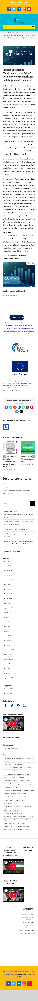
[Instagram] (24, 705)
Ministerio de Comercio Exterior (13, 813)
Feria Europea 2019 (9, 803)
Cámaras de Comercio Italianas (12, 790)
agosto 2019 (7, 664)
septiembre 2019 (9, 659)
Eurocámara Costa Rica (20, 974)
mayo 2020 (7, 626)
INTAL (16, 810)
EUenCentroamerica (17, 797)
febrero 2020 (8, 640)
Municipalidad (23, 816)
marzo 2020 (7, 636)
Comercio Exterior (25, 780)
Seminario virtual (14, 823)
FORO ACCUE (27, 807)
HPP (20, 977)
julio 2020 (7, 617)
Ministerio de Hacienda (10, 816)
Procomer (29, 820)
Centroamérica (7, 388)
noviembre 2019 (9, 650)
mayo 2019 (7, 668)
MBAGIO (8, 974)
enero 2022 (7, 575)
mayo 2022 (7, 561)
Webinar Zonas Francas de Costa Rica (27, 459)
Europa (23, 800)
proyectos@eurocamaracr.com (19, 4)
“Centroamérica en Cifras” (12, 258)
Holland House (8, 810)
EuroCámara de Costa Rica (11, 800)
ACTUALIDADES (7, 383)
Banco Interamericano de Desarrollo (14, 774)
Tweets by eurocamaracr (10, 748)
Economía (6, 797)
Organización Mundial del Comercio (14, 820)
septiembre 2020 (9, 608)
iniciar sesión (10, 484)
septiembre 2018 (9, 678)
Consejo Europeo (27, 784)
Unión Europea (18, 829)
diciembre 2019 (8, 645)
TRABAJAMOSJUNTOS (9, 826)
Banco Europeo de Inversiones (12, 771)
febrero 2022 (8, 570)
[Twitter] (11, 705)
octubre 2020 (8, 603)
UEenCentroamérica (23, 826)
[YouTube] (18, 705)
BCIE (27, 774)
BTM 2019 (6, 777)
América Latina (8, 764)
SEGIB (5, 823)
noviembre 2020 (9, 598)
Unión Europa (8, 829)
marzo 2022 (7, 566)
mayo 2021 (7, 584)
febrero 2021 (8, 589)
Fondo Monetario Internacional (12, 807)
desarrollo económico (10, 794)
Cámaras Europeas (29, 790)
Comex (6, 784)
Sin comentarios (14, 390)
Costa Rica (14, 388)
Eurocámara (28, 797)
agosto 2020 (7, 612)
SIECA (23, 823)
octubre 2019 (8, 654)
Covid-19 (14, 787)
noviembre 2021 (9, 580)
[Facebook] (5, 705)
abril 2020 (7, 631)
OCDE (31, 816)
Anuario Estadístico (23, 383)
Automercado (18, 764)
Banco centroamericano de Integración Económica (18, 767)
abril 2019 (7, 673)
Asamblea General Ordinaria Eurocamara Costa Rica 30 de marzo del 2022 (9, 462)
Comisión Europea (15, 784)
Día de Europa (22, 794)
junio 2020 (7, 622)
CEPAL (16, 780)
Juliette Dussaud (9, 381)
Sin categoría (8, 693)
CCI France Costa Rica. (18, 777)
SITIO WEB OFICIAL (29, 933)
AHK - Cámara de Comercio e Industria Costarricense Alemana (18, 760)
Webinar (27, 829)
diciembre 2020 (8, 594)
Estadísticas (21, 388)
